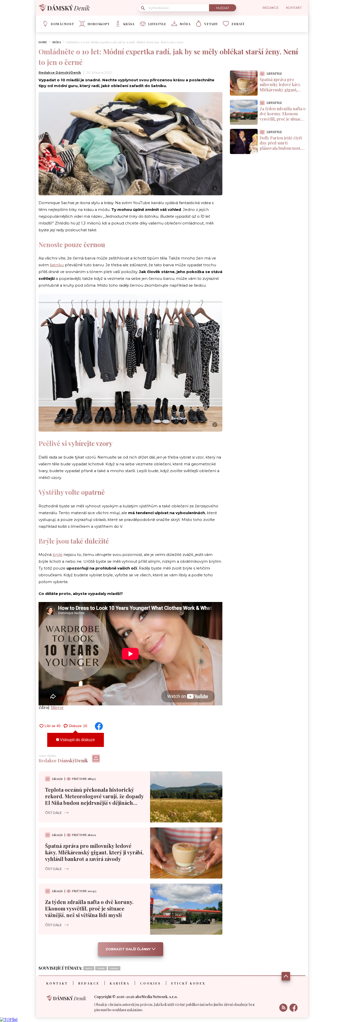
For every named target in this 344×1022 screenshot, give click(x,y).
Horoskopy (99, 23)
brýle (57, 554)
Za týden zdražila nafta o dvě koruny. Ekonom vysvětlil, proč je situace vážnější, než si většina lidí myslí (89, 908)
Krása (129, 23)
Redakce (88, 983)
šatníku (57, 264)
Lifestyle (157, 23)
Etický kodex (188, 983)
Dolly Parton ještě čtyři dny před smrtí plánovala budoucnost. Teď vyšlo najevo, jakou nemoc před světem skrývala (281, 151)
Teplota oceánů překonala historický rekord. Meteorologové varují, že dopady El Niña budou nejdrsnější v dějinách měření (94, 799)
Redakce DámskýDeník (60, 72)
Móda (185, 23)
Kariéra (120, 983)
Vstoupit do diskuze (77, 740)
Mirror (57, 707)
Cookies (150, 983)
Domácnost (62, 23)
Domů (43, 42)
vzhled (114, 968)
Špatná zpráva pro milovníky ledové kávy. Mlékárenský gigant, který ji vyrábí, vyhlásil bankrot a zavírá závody (94, 852)
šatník (101, 968)
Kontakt (57, 983)
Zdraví (237, 23)
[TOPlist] (9, 1019)
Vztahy (211, 23)
